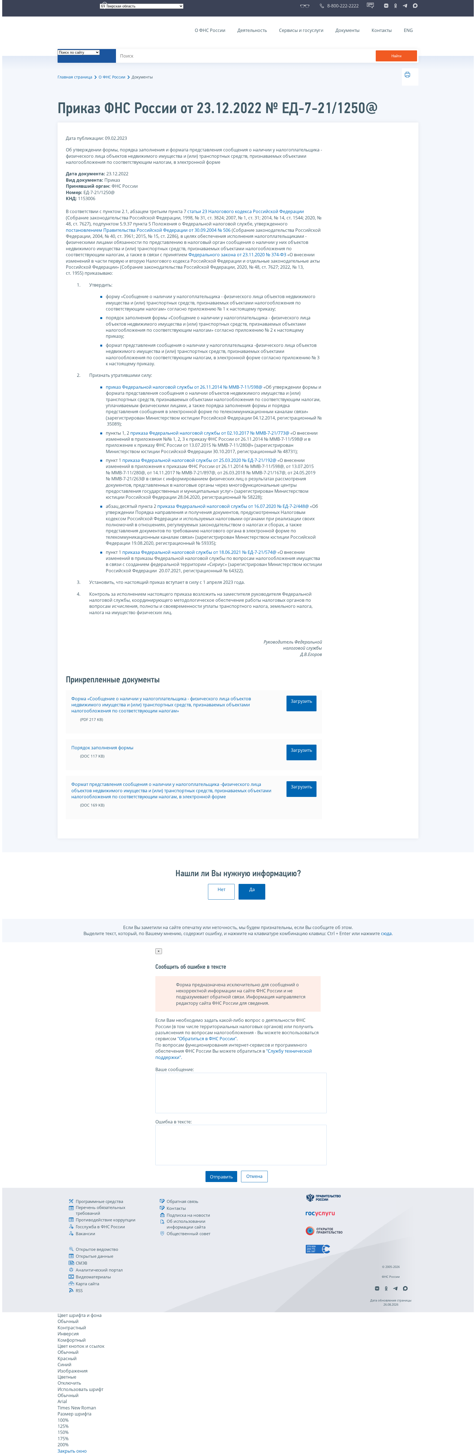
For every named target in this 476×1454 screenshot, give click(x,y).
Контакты (382, 30)
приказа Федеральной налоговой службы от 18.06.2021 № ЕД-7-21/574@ (199, 552)
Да (252, 889)
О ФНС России (210, 30)
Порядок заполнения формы (102, 748)
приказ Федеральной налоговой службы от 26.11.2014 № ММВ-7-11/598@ (184, 387)
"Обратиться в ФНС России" (207, 1039)
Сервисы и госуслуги (301, 30)
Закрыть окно (72, 1451)
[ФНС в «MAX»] (414, 6)
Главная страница (75, 77)
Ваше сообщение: (174, 1069)
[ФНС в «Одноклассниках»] (395, 6)
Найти (396, 56)
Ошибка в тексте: (173, 1122)
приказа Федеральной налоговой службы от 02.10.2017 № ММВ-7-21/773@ (209, 433)
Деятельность (252, 30)
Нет (221, 889)
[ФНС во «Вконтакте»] (386, 6)
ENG (408, 30)
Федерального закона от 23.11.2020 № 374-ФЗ (237, 255)
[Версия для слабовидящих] (306, 6)
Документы (347, 30)
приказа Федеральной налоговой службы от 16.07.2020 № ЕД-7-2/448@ (233, 506)
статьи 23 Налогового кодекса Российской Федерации (245, 211)
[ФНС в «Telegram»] (405, 6)
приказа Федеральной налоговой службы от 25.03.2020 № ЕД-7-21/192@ (199, 460)
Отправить (221, 1177)
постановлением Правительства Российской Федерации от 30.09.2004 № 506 (148, 230)
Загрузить (301, 701)
